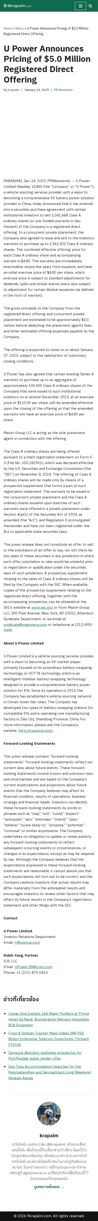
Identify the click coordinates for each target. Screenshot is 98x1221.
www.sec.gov (42, 608)
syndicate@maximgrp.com (25, 625)
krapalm (13, 90)
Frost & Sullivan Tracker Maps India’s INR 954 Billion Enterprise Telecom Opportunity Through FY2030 (48, 1039)
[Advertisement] (49, 130)
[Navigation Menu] (80, 6)
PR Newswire (63, 90)
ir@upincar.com (27, 943)
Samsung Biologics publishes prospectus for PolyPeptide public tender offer (45, 1056)
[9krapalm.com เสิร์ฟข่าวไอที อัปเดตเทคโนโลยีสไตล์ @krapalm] (18, 5)
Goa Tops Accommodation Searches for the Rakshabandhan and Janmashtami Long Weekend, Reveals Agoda (49, 1072)
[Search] (90, 6)
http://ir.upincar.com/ (36, 731)
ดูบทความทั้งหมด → (49, 1187)
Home (8, 28)
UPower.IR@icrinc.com (33, 967)
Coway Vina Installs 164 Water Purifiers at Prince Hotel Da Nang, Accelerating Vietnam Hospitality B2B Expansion (48, 1019)
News (19, 28)
